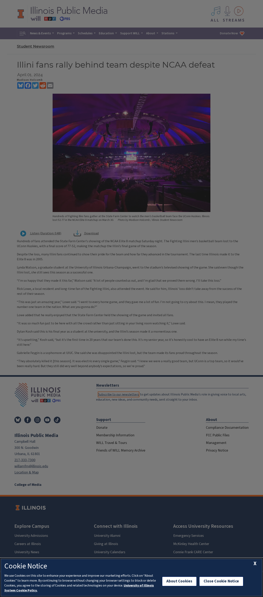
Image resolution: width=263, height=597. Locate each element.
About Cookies (179, 581)
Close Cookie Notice (221, 581)
